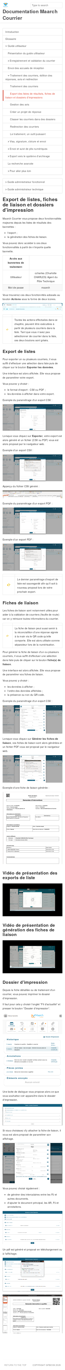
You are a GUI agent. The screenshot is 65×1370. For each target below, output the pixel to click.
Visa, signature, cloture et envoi (27, 141)
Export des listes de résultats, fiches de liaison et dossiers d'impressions (30, 95)
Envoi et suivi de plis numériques (28, 148)
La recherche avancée (20, 163)
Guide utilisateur (16, 46)
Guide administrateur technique (25, 189)
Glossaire (10, 39)
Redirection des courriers (24, 126)
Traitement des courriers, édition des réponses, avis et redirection (28, 77)
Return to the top (15, 1364)
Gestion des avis (19, 104)
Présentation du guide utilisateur (26, 53)
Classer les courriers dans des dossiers (32, 119)
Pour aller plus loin (20, 171)
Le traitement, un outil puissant (27, 134)
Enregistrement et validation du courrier (32, 60)
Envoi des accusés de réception (25, 68)
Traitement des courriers (23, 86)
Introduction (12, 31)
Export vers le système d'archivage (29, 156)
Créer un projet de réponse (25, 112)
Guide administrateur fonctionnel (26, 182)
